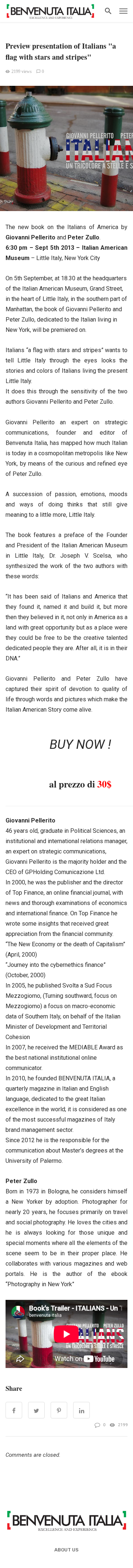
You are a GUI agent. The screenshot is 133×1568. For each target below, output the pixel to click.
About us (66, 1550)
